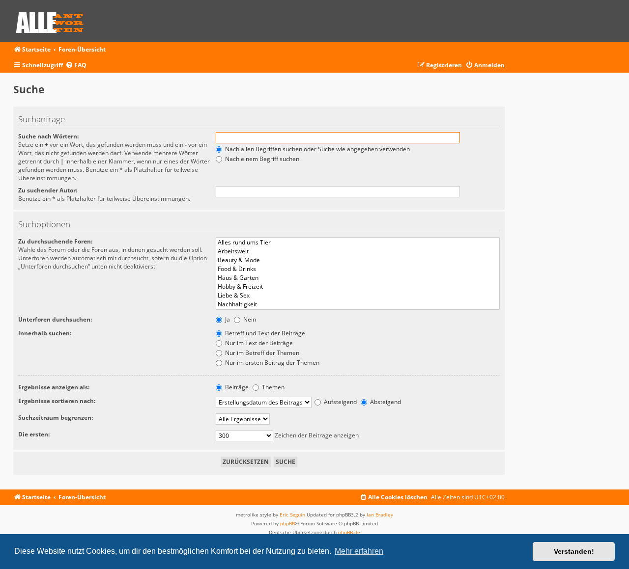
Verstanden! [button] (574, 551)
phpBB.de (349, 532)
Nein (249, 319)
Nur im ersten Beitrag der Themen (271, 362)
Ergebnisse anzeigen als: (53, 387)
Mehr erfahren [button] (359, 551)
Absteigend (385, 402)
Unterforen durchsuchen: (55, 319)
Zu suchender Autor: (47, 190)
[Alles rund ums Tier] (358, 242)
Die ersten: (34, 434)
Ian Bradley (380, 514)
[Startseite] (53, 21)
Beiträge (236, 387)
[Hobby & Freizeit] (358, 286)
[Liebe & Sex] (358, 295)
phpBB (287, 523)
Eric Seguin (292, 514)
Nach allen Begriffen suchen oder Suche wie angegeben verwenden (317, 149)
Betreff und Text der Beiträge (264, 333)
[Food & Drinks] (358, 269)
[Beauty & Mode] (358, 260)
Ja (227, 319)
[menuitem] (75, 65)
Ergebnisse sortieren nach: (56, 401)
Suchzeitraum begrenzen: (55, 417)
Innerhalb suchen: (44, 333)
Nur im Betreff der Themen (261, 353)
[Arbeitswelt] (358, 251)
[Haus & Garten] (358, 277)
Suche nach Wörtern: (48, 136)
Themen (272, 387)
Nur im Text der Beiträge (258, 343)
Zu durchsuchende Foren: (55, 241)
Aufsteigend (339, 402)
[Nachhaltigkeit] (358, 304)
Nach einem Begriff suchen (261, 159)
